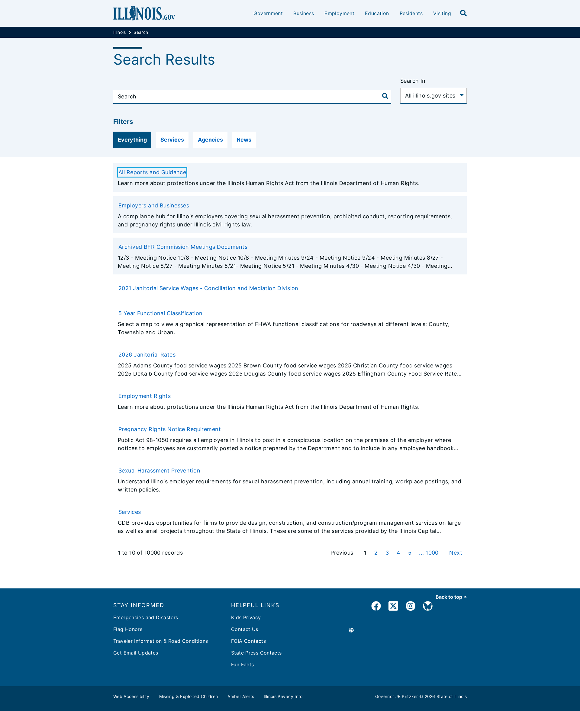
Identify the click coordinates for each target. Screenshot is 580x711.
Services (129, 512)
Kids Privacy (246, 617)
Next (455, 552)
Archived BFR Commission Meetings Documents (182, 247)
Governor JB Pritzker (396, 696)
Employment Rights (144, 396)
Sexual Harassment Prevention (159, 470)
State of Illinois (452, 696)
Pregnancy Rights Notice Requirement (169, 429)
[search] (463, 14)
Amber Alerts (240, 696)
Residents (411, 13)
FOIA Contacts (248, 641)
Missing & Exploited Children (188, 696)
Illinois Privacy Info (283, 696)
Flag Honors (127, 629)
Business (303, 13)
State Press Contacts (256, 653)
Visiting (442, 13)
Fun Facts (242, 664)
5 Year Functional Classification (160, 313)
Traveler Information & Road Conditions (160, 641)
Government (268, 13)
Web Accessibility (131, 696)
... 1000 (429, 552)
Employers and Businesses (153, 205)
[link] (376, 607)
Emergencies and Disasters (145, 617)
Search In (413, 81)
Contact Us (244, 629)
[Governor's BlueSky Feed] (428, 607)
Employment (339, 13)
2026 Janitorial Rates (147, 354)
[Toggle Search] (385, 96)
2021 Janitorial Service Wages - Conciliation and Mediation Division (208, 288)
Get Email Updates (135, 653)
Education (377, 13)
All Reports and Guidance (152, 172)
